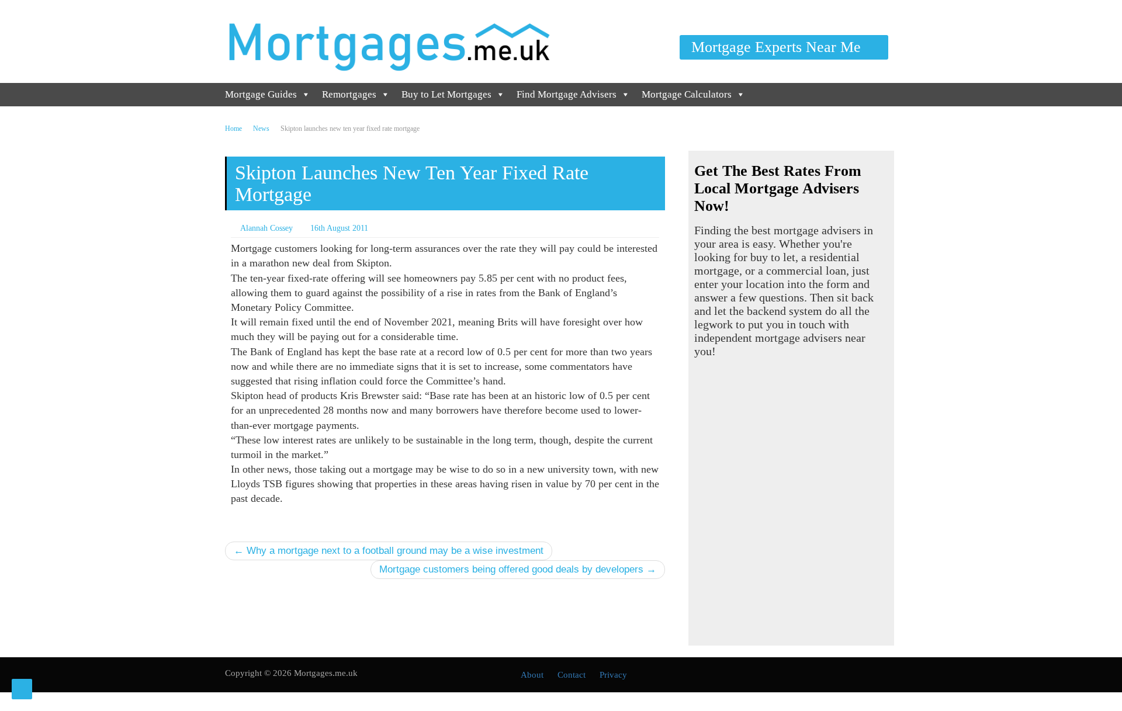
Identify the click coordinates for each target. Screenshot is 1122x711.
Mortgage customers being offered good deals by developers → (517, 569)
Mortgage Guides (261, 94)
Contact (571, 674)
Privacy (613, 674)
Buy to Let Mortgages (446, 94)
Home (233, 128)
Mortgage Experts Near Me (778, 47)
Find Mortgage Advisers (567, 94)
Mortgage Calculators (687, 94)
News (261, 128)
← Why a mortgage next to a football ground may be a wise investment (388, 550)
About (532, 674)
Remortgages (349, 94)
